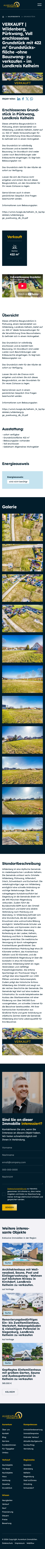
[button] (40, 4)
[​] (18, 98)
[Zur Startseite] (12, 1415)
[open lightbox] (22, 527)
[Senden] (9, 1207)
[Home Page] (12, 4)
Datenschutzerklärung (16, 1189)
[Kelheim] (10, 1392)
